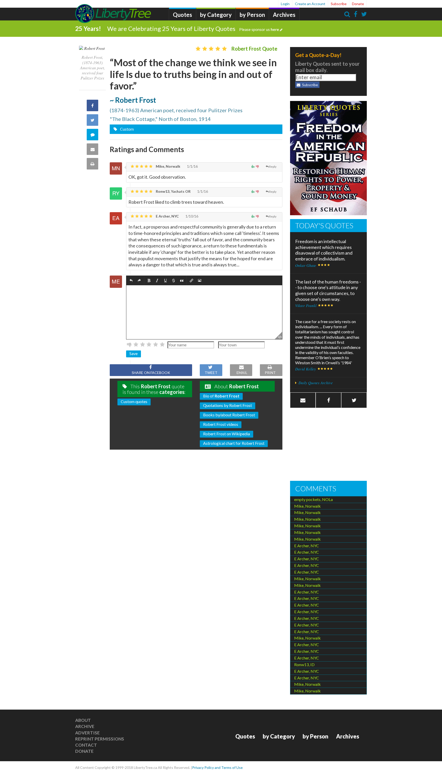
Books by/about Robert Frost (229, 414)
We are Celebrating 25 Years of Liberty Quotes (193, 28)
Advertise (87, 732)
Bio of (221, 395)
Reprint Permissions (99, 739)
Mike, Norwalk (167, 166)
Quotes (182, 14)
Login (285, 4)
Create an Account (310, 4)
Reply (273, 166)
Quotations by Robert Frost (227, 405)
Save (133, 353)
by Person (252, 14)
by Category (216, 14)
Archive (84, 726)
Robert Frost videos (220, 424)
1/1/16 (192, 166)
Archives (284, 14)
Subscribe (339, 4)
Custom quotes (134, 401)
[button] (131, 280)
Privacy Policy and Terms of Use (217, 767)
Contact (86, 745)
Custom (126, 129)
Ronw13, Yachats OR (173, 191)
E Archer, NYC (167, 216)
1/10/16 (191, 216)
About (83, 720)
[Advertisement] (328, 445)
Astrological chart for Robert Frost (233, 443)
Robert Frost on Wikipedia (226, 433)
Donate (358, 4)
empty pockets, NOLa (313, 499)
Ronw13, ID (304, 664)
